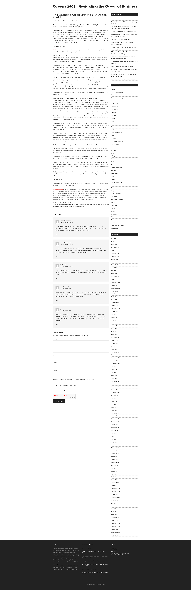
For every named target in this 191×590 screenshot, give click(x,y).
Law (112, 147)
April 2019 (114, 320)
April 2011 (114, 477)
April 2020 (114, 297)
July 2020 (113, 294)
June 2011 (114, 471)
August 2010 (114, 500)
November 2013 (115, 387)
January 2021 (114, 279)
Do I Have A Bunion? (116, 19)
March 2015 (114, 349)
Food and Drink (115, 124)
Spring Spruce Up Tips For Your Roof (120, 39)
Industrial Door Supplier (117, 141)
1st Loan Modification (59, 548)
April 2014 (114, 375)
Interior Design (115, 144)
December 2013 (115, 384)
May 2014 (113, 372)
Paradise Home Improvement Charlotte (120, 553)
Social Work (114, 205)
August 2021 (114, 265)
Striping (113, 211)
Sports (73, 202)
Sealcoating (114, 196)
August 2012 (114, 430)
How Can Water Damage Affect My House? (122, 66)
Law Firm (113, 150)
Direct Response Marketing (72, 204)
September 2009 (115, 532)
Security (113, 202)
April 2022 (114, 241)
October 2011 (114, 459)
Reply (57, 234)
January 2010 (114, 520)
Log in (103, 584)
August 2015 (114, 346)
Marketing (89, 204)
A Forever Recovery (70, 554)
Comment (56, 339)
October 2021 (114, 259)
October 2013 (114, 390)
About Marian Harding (64, 560)
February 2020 (115, 302)
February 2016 (115, 337)
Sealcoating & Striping (117, 199)
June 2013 (114, 401)
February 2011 (115, 482)
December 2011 (115, 453)
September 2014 (115, 363)
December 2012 (115, 419)
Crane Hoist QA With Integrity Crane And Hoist (123, 79)
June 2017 (114, 326)
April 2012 (114, 442)
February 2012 (115, 448)
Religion (113, 191)
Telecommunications (116, 217)
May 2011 (113, 474)
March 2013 (114, 410)
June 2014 (114, 369)
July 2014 (113, 366)
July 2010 (113, 503)
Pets (112, 176)
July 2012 (113, 433)
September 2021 (115, 262)
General (113, 127)
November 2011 (115, 456)
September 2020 (115, 288)
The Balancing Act (57, 50)
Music (112, 164)
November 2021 (115, 256)
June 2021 (114, 268)
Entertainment (83, 204)
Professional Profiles (116, 182)
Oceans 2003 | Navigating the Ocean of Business (95, 6)
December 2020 (115, 282)
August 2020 (114, 291)
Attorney (113, 89)
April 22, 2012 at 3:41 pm (66, 289)
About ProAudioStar (61, 556)
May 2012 (113, 439)
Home (112, 135)
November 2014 (115, 358)
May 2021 (113, 270)
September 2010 (115, 497)
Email (55, 362)
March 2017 (114, 329)
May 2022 (113, 239)
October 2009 (114, 529)
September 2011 (115, 462)
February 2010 (115, 517)
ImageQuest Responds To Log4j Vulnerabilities (123, 31)
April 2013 (114, 407)
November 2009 (115, 526)
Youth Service (114, 228)
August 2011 (114, 465)
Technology (114, 214)
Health (113, 130)
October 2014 (114, 361)
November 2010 (115, 491)
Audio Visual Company (117, 92)
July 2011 (113, 468)
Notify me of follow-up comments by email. (64, 385)
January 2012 (114, 451)
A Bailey (70, 567)
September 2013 (115, 392)
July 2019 (113, 314)
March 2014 (114, 378)
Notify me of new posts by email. (61, 391)
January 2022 (114, 250)
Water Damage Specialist (117, 225)
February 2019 (115, 323)
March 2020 (114, 300)
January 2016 (114, 340)
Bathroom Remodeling (117, 98)
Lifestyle (113, 156)
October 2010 (114, 494)
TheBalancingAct (80, 206)
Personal (113, 170)
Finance (113, 121)
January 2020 (114, 305)
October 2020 (114, 285)
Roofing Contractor (116, 193)
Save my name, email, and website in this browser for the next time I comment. (73, 379)
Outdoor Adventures (116, 167)
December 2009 (115, 523)
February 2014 (115, 381)
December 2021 (115, 253)
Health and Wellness (63, 202)
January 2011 (114, 485)
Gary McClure (114, 549)
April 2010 (114, 512)
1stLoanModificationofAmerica (68, 565)
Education (113, 115)
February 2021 (115, 276)
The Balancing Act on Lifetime (68, 206)
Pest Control (114, 173)
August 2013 (114, 395)
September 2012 (115, 427)
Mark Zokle (113, 551)
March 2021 (114, 273)
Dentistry (113, 112)
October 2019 (114, 311)
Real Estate (114, 188)
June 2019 (114, 317)
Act (60, 204)
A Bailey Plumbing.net (71, 569)
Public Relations (115, 185)
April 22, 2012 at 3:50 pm (66, 311)
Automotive (114, 95)
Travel (112, 220)
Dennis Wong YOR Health (117, 554)
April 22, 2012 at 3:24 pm (66, 244)
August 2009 (114, 535)
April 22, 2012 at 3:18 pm (66, 222)
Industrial (113, 138)
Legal (112, 153)
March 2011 (114, 480)
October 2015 (114, 343)
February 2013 (115, 413)
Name (55, 355)
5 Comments (74, 20)
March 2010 (114, 514)
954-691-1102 (62, 569)
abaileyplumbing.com (72, 550)
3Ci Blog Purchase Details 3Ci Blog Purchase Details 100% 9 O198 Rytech (66, 562)
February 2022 (115, 247)
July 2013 (113, 398)
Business (113, 101)
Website (55, 370)
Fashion (113, 118)
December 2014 (115, 355)
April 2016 (114, 331)
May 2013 (113, 404)
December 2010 (115, 488)
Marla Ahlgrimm (115, 548)
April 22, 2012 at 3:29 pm (66, 267)
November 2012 (115, 422)
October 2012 (114, 424)
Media (69, 202)
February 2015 (115, 352)
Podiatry (113, 179)
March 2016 (114, 334)
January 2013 (114, 416)
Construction (114, 106)
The (96, 204)
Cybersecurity (114, 109)
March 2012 (114, 445)
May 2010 (113, 509)
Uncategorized (115, 223)
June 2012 (114, 436)
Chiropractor (114, 103)
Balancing (63, 204)
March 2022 (114, 244)
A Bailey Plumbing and (63, 558)
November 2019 (115, 308)
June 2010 (114, 506)
